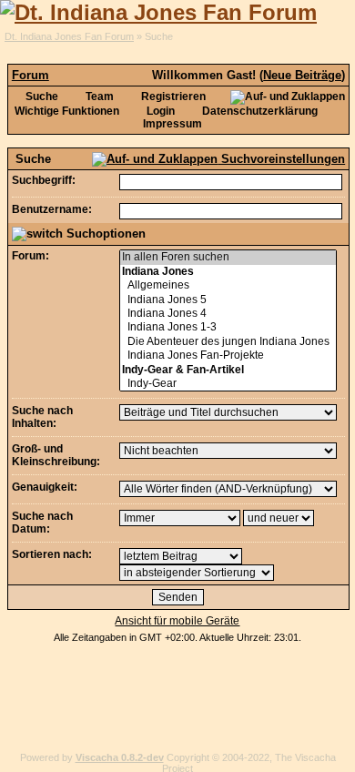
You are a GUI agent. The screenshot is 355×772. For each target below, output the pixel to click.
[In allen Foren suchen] (227, 257)
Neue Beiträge (302, 75)
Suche (40, 96)
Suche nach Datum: (42, 522)
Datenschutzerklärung (258, 111)
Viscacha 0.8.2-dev (120, 757)
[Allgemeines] (227, 285)
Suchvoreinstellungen (281, 159)
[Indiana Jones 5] (227, 300)
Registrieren (172, 96)
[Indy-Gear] (227, 384)
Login (159, 111)
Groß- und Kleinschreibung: (56, 455)
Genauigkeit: (44, 487)
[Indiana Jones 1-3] (227, 327)
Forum (30, 75)
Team (98, 96)
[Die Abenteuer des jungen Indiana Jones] (227, 342)
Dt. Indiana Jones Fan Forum (69, 36)
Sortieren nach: (52, 554)
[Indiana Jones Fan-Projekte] (227, 355)
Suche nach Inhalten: (42, 417)
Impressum (172, 123)
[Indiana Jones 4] (227, 313)
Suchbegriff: (44, 180)
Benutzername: (52, 209)
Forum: (30, 255)
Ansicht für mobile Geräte (177, 621)
